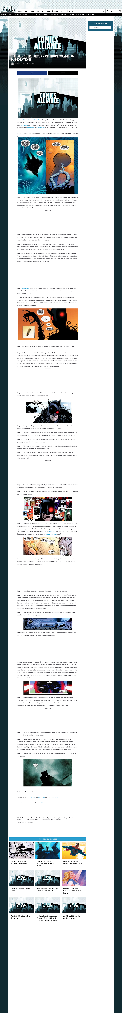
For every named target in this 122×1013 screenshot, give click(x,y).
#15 (56, 797)
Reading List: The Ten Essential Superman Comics (72, 862)
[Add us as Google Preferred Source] (107, 11)
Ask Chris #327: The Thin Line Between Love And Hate (47, 890)
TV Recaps (24, 14)
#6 (39, 120)
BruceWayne (46, 818)
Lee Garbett (70, 818)
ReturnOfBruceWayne (55, 819)
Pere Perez (27, 819)
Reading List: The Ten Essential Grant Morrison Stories (45, 863)
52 (56, 128)
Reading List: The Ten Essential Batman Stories (19, 862)
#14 (54, 797)
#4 (32, 797)
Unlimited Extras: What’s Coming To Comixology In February (72, 891)
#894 (51, 534)
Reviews (17, 14)
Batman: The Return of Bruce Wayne (27, 120)
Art (38, 11)
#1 (28, 797)
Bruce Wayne (39, 818)
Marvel (56, 11)
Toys (42, 11)
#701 (42, 797)
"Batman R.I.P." (40, 128)
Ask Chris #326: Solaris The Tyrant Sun (20, 917)
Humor (32, 11)
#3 (31, 797)
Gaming (49, 11)
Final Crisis (30, 128)
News (26, 11)
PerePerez (33, 819)
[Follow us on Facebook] (116, 11)
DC (61, 11)
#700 (39, 797)
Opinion (20, 11)
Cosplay (10, 14)
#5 (34, 797)
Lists (39, 14)
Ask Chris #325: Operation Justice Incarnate (72, 917)
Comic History (90, 14)
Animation (32, 14)
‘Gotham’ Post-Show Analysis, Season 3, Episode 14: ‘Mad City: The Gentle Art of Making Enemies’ (47, 918)
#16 (58, 797)
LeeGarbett (20, 819)
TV (65, 11)
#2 (29, 797)
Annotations (27, 818)
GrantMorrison (62, 818)
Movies (71, 11)
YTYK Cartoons (55, 14)
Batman (33, 818)
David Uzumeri (18, 63)
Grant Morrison (54, 818)
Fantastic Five (80, 14)
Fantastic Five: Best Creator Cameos (20, 890)
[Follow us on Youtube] (112, 11)
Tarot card (52, 531)
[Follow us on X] (120, 11)
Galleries (45, 14)
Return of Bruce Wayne (42, 819)
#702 (44, 797)
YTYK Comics (64, 14)
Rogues (72, 14)
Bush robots (25, 288)
